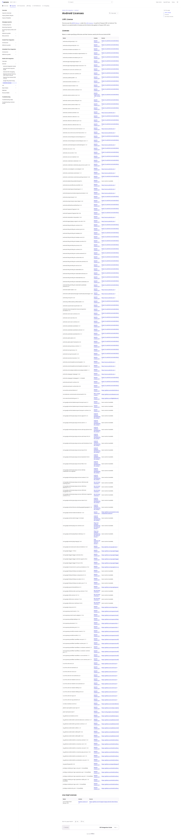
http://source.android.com (108, 112)
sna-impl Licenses (169, 16)
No (83, 821)
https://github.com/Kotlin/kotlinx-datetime (112, 768)
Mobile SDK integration (67, 10)
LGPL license (89, 23)
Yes (77, 821)
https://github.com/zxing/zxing (109, 607)
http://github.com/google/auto (109, 547)
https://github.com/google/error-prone (111, 567)
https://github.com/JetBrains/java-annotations (113, 716)
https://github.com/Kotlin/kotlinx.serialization (113, 756)
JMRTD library (75, 23)
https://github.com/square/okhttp (110, 619)
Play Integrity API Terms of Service (97, 541)
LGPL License (168, 12)
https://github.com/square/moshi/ (110, 611)
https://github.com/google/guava (110, 587)
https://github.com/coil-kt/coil (109, 663)
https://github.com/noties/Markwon (110, 703)
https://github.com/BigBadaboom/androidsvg (113, 398)
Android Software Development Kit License (97, 416)
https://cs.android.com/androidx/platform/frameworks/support (117, 224)
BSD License (97, 96)
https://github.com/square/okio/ (110, 623)
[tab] (5, 5)
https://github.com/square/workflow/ (111, 639)
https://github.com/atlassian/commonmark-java (113, 394)
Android (76, 10)
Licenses (167, 14)
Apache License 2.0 (96, 41)
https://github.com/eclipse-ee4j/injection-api (113, 707)
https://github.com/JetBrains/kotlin (110, 719)
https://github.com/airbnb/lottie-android (112, 390)
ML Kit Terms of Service (97, 482)
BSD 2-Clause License (97, 394)
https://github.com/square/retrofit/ (110, 631)
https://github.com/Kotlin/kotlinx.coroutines (113, 740)
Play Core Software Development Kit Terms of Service (97, 525)
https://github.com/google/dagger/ (110, 551)
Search (91, 2)
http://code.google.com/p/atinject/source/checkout (114, 712)
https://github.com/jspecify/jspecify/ (111, 764)
